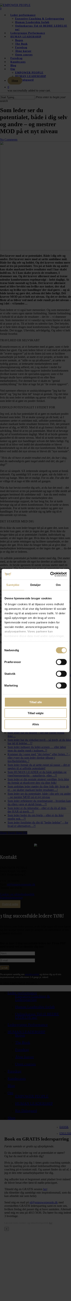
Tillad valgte (36, 713)
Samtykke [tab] (12, 584)
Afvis (35, 724)
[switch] (61, 662)
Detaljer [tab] (35, 584)
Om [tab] (58, 584)
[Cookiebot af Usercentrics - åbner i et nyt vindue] (50, 574)
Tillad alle (35, 702)
